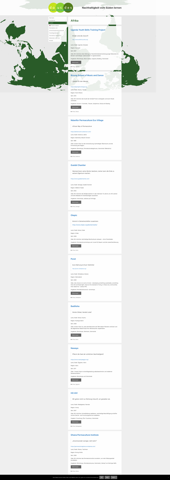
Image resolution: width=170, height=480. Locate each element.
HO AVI (74, 393)
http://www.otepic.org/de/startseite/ (84, 225)
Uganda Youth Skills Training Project (88, 30)
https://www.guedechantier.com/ (80, 178)
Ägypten (78, 384)
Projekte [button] (51, 23)
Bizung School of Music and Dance (87, 75)
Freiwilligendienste (54, 33)
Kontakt (51, 40)
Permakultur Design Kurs (55, 35)
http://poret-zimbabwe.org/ (79, 268)
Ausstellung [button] (52, 20)
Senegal (77, 206)
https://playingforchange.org (79, 87)
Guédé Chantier (78, 165)
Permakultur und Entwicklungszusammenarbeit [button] (56, 29)
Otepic (74, 215)
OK (101, 477)
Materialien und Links (54, 38)
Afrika (73, 66)
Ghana (77, 111)
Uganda (77, 66)
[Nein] (168, 477)
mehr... (114, 477)
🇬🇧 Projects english (54, 25)
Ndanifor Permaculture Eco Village (87, 120)
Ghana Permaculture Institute (85, 435)
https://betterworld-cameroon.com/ (81, 131)
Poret (73, 259)
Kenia (77, 250)
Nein (107, 477)
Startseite (51, 18)
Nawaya (74, 348)
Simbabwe (78, 297)
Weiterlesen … (76, 62)
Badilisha (75, 306)
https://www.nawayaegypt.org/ (79, 359)
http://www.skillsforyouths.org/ (80, 39)
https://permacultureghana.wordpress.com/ (83, 446)
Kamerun (78, 156)
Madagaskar (79, 426)
